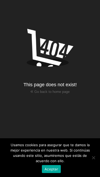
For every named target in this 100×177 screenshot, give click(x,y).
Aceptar (51, 169)
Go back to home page (50, 91)
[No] (93, 157)
